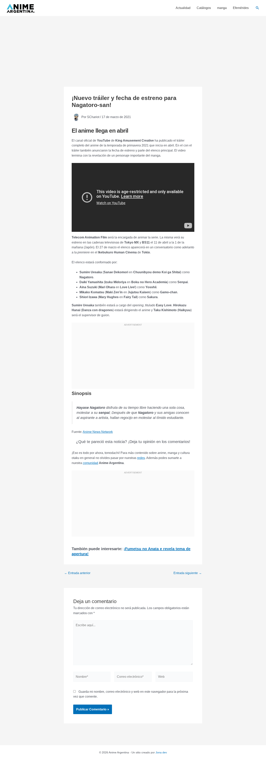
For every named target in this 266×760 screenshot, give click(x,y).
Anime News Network (98, 431)
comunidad (90, 463)
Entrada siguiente (188, 573)
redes (141, 458)
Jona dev (161, 752)
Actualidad (183, 8)
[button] (257, 8)
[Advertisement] (133, 45)
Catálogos (204, 8)
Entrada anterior (77, 573)
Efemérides (241, 8)
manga (222, 8)
